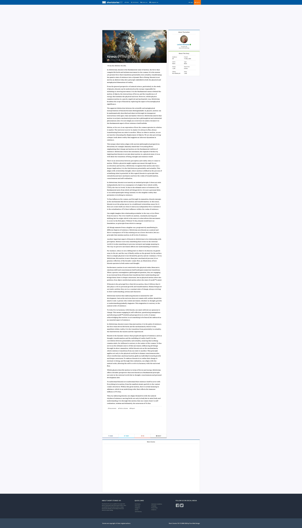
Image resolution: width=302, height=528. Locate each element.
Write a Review (124, 408)
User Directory (138, 511)
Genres (136, 509)
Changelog (153, 506)
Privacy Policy (154, 507)
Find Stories (135, 2)
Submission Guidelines (156, 504)
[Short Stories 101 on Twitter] (182, 505)
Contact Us (153, 509)
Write (127, 2)
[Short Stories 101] (112, 2)
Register (198, 2)
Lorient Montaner (114, 60)
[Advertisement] (151, 17)
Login (191, 2)
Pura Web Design (194, 523)
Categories (137, 507)
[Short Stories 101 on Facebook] (178, 505)
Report (133, 408)
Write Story (137, 506)
